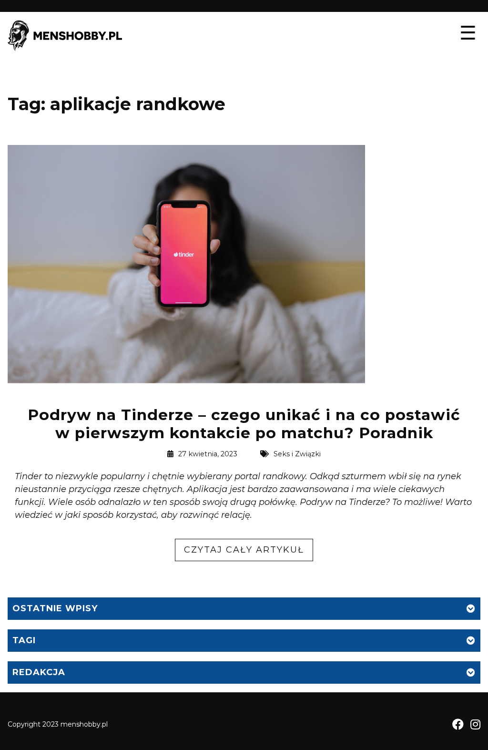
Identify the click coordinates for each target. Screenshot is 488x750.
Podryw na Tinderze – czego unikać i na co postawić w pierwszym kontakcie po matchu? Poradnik (244, 424)
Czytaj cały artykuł (248, 552)
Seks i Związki (297, 454)
